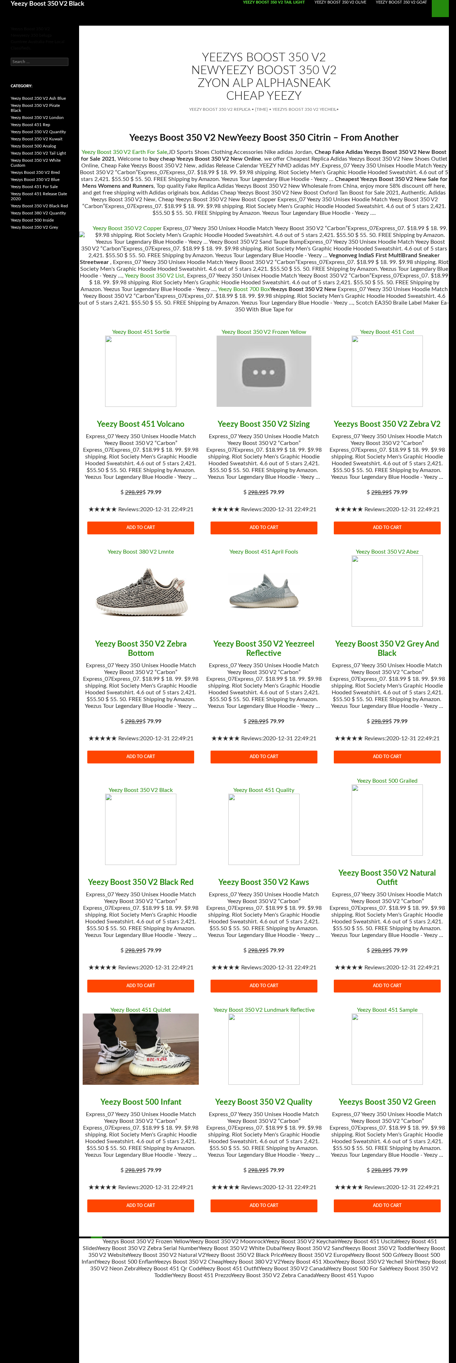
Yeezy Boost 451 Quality (263, 790)
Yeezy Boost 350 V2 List (154, 276)
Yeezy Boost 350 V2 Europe (317, 1255)
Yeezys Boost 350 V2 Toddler (379, 1248)
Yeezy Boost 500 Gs (375, 1255)
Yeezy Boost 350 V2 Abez (387, 552)
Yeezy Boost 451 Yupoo (345, 1275)
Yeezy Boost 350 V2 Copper (127, 228)
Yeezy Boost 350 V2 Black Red (140, 882)
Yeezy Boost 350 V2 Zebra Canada (273, 1275)
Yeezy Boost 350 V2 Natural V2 (166, 1255)
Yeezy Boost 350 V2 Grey (34, 227)
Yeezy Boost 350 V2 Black (47, 4)
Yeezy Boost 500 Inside (32, 220)
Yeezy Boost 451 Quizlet (140, 1010)
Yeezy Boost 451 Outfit (230, 1268)
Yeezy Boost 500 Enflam (125, 1262)
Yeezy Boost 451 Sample (387, 1010)
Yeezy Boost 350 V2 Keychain (302, 1241)
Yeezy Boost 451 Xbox (308, 1262)
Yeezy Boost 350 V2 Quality (263, 1102)
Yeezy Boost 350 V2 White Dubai (239, 1248)
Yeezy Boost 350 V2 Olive (340, 2)
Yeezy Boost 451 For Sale (34, 187)
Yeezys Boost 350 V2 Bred (35, 172)
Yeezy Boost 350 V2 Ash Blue (38, 98)
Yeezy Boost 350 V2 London (37, 117)
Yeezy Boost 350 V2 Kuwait (36, 139)
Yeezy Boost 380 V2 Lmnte (141, 552)
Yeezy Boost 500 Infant (140, 1102)
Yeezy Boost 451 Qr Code (169, 1268)
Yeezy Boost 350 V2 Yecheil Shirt (376, 1262)
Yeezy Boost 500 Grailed (387, 781)
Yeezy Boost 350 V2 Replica (219, 109)
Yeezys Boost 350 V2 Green (387, 1102)
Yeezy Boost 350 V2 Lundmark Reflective (264, 1010)
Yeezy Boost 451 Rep (30, 125)
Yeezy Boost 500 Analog (33, 146)
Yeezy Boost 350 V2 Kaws (263, 882)
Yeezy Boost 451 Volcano (141, 424)
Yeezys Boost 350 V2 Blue (35, 179)
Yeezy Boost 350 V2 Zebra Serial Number (147, 1248)
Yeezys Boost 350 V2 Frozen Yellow (146, 1241)
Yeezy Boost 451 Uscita (367, 1241)
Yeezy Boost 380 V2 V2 (252, 1262)
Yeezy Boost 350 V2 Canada (293, 1268)
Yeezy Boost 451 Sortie (141, 332)
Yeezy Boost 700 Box (244, 289)
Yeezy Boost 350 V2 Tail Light (274, 2)
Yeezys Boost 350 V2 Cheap (189, 1262)
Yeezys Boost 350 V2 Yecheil (304, 109)
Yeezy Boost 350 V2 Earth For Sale (124, 152)
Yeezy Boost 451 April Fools (263, 552)
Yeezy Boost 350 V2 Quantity (38, 132)
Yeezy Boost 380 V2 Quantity (38, 213)
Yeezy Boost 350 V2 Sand (312, 1248)
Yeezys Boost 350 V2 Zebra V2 (387, 424)
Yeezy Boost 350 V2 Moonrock (228, 1241)
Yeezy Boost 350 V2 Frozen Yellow (264, 332)
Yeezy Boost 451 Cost (387, 332)
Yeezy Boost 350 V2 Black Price (244, 1255)
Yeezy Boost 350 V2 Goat (401, 2)
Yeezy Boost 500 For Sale (358, 1268)
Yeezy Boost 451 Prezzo (201, 1275)
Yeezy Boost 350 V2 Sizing (264, 424)
